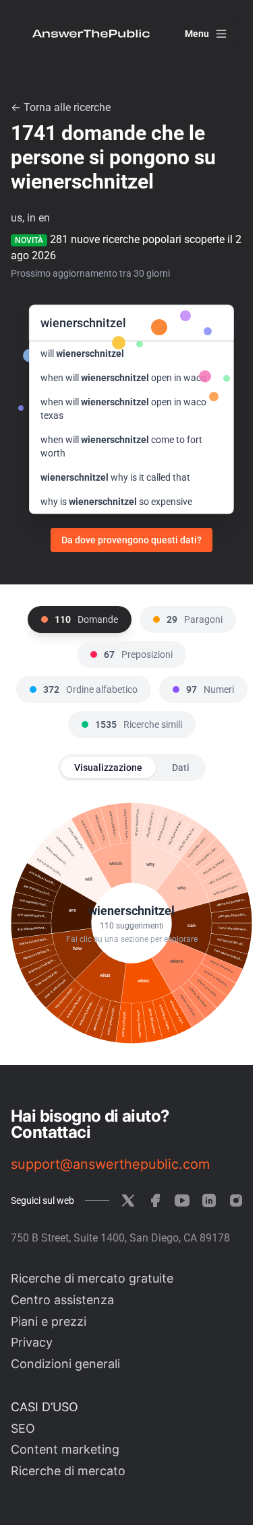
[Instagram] (236, 1200)
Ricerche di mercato (68, 1471)
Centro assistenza (62, 1300)
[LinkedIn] (209, 1200)
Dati (180, 767)
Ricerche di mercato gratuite (92, 1278)
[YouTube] (182, 1200)
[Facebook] (155, 1200)
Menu (197, 33)
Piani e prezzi (48, 1321)
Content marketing (65, 1449)
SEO (23, 1428)
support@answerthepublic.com (110, 1164)
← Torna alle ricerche (61, 107)
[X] (128, 1200)
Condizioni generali (65, 1364)
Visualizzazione (108, 767)
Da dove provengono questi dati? (131, 540)
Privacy (32, 1342)
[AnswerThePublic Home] (91, 34)
